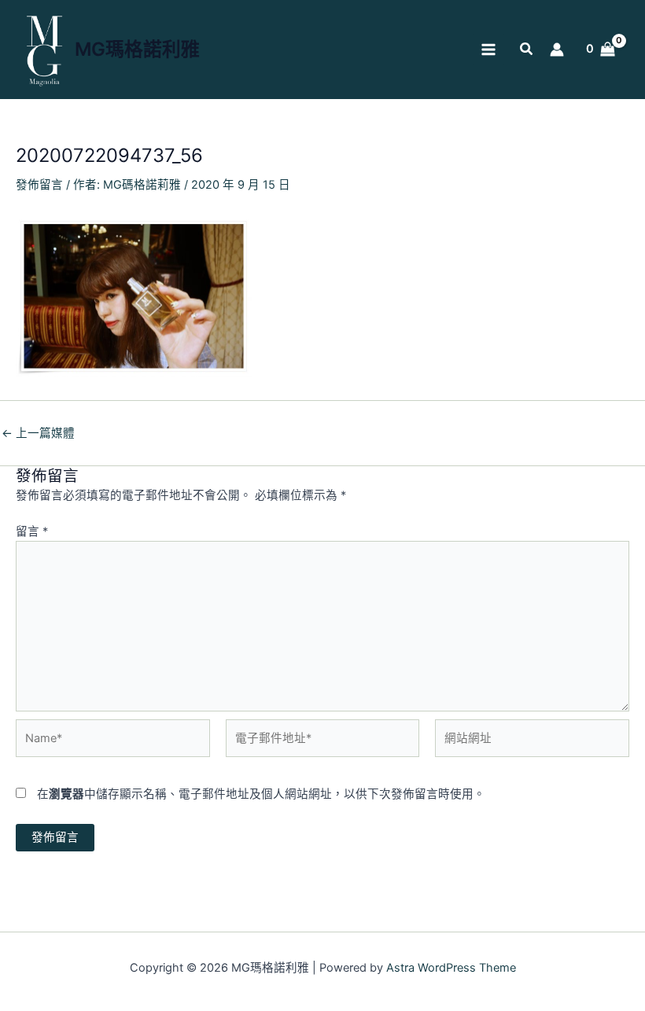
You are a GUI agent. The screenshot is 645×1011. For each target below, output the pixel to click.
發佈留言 (39, 185)
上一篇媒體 (38, 433)
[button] (527, 50)
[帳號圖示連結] (557, 49)
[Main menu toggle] (488, 49)
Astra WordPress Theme (451, 968)
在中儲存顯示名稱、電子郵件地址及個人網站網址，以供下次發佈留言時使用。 (261, 794)
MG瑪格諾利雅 (137, 49)
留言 (32, 531)
